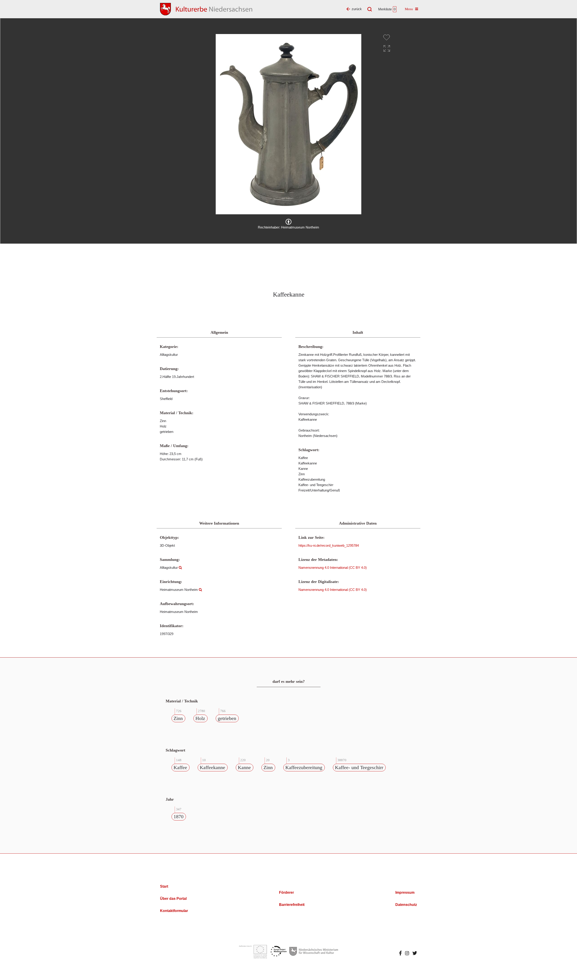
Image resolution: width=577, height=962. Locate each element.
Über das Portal (173, 898)
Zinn (178, 718)
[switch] (386, 37)
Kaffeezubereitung (303, 767)
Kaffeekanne (212, 767)
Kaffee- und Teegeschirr (359, 767)
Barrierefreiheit (292, 905)
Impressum (404, 892)
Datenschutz (406, 905)
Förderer (286, 892)
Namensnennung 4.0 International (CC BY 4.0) (332, 567)
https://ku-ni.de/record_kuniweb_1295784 (328, 545)
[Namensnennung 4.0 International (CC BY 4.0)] (288, 222)
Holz (200, 718)
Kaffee (180, 767)
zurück (357, 9)
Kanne (244, 767)
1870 (178, 816)
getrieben (227, 718)
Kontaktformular (174, 911)
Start (164, 886)
